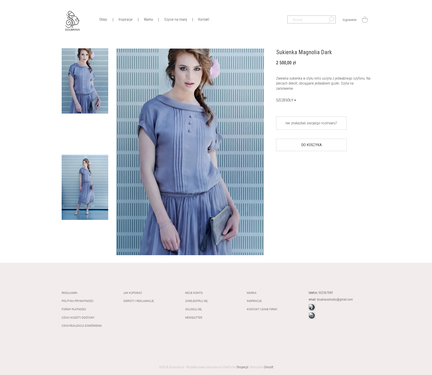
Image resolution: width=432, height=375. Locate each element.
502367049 (326, 293)
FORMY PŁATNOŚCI (74, 309)
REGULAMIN (69, 293)
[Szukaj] (329, 21)
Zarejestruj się (196, 301)
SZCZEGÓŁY (286, 100)
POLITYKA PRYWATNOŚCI (77, 301)
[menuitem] (103, 19)
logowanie (350, 20)
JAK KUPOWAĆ (132, 293)
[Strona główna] (72, 20)
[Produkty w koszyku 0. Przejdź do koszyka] (364, 19)
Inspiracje (254, 301)
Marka (251, 293)
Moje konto (194, 293)
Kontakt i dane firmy (262, 309)
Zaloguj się (193, 309)
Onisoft (268, 367)
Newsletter (193, 317)
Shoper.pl (242, 367)
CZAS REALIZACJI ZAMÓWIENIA (82, 325)
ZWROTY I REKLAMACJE (138, 301)
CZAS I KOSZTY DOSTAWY (78, 317)
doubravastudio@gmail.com (335, 299)
